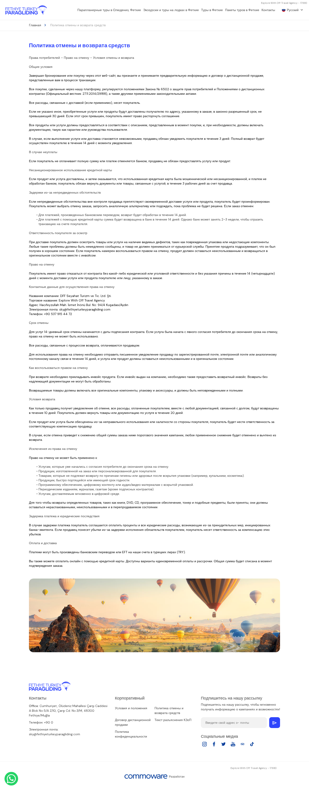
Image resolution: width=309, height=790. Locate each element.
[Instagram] (204, 745)
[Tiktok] (252, 745)
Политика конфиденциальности (131, 734)
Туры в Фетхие (212, 10)
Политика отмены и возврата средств (168, 710)
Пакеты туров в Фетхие (242, 10)
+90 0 (48, 722)
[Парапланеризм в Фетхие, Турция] (26, 9)
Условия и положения (131, 708)
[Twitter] (223, 745)
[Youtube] (233, 745)
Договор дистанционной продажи (133, 722)
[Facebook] (214, 745)
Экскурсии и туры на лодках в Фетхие (171, 10)
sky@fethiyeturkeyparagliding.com (54, 734)
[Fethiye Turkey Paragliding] (50, 686)
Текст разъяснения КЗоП (172, 720)
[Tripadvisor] (242, 745)
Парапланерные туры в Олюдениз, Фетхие (109, 10)
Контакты (268, 10)
